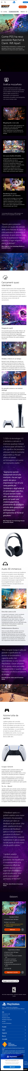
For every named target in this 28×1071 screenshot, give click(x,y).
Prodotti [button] (4, 1027)
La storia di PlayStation (6, 1023)
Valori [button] (3, 1030)
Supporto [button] (4, 1033)
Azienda (3, 1021)
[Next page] (26, 11)
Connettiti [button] (4, 1039)
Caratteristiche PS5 (14, 11)
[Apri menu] (1, 2)
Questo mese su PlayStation (12, 1007)
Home (3, 1007)
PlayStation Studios (6, 1017)
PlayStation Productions (7, 1019)
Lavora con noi (5, 1015)
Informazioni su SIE (6, 1014)
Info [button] (3, 1012)
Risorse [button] (4, 1036)
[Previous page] (1, 11)
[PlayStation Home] (14, 2)
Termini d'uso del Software (26, 1063)
